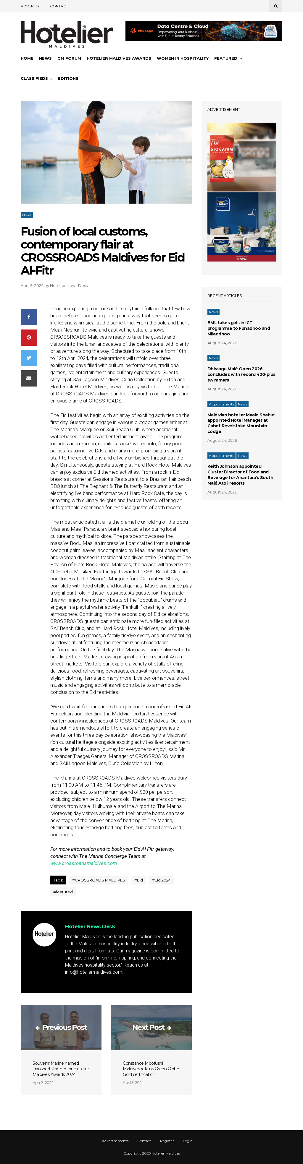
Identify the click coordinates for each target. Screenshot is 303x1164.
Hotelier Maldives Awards (119, 58)
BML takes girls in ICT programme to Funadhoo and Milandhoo (238, 328)
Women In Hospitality (183, 58)
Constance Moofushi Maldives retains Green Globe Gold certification (151, 1069)
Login (188, 1141)
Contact (59, 6)
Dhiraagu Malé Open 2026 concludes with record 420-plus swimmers (241, 374)
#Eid (138, 880)
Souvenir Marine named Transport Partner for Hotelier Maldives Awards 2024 (61, 1069)
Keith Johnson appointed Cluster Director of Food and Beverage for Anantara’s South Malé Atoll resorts (240, 475)
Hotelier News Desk (69, 285)
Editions (68, 78)
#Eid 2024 (161, 880)
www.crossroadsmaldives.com (83, 863)
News (45, 58)
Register (167, 1141)
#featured (63, 891)
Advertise (31, 6)
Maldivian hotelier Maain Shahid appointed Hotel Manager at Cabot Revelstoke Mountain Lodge (241, 423)
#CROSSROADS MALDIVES (98, 880)
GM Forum (69, 58)
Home (27, 58)
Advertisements (115, 1141)
